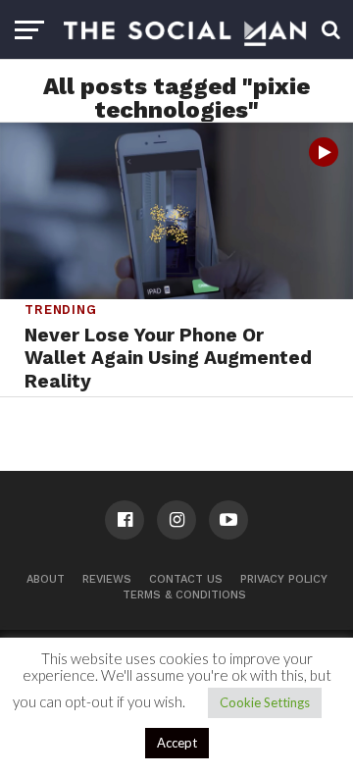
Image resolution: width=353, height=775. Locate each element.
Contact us (186, 579)
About (45, 579)
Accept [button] (177, 742)
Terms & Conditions (184, 595)
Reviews (106, 579)
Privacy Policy (284, 579)
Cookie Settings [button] (265, 702)
